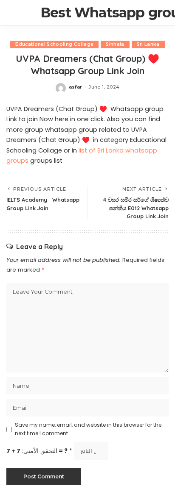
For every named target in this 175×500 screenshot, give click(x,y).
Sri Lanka (148, 44)
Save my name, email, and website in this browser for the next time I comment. (88, 429)
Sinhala (115, 44)
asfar (75, 87)
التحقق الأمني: (39, 451)
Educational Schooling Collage (54, 44)
